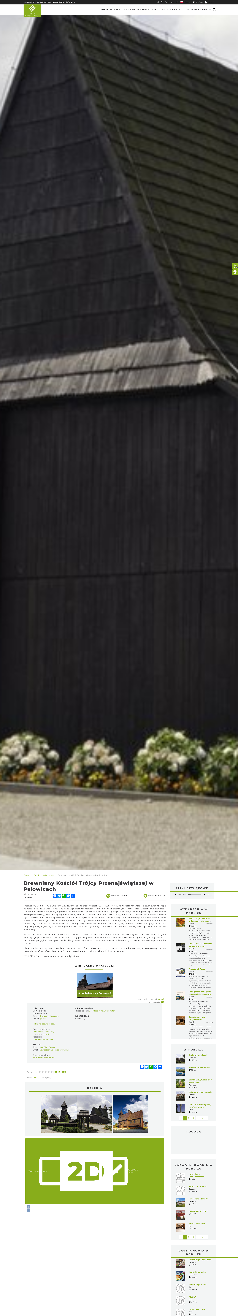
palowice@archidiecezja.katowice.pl (54, 1050)
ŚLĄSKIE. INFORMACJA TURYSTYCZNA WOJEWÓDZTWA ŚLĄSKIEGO (49, 2)
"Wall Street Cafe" (197, 1309)
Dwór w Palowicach (198, 1055)
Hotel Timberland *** (198, 1199)
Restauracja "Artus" (198, 1284)
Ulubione (199, 2)
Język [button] (187, 2)
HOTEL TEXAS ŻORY (198, 1211)
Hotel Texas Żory (197, 1224)
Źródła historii (109, 1011)
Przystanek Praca (197, 969)
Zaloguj (210, 2)
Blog (182, 10)
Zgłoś (161, 999)
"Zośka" (192, 1297)
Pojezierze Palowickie (199, 1067)
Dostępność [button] (173, 2)
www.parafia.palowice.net (44, 1058)
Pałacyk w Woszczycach (200, 1092)
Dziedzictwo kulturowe (43, 1039)
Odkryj (104, 10)
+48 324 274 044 (47, 1047)
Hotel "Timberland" (198, 1186)
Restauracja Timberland (200, 1260)
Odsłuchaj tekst (119, 896)
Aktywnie (115, 10)
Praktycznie (158, 10)
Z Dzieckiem (128, 10)
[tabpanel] (95, 985)
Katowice (193, 1145)
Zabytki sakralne (96, 1011)
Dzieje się (172, 10)
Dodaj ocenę (59, 1072)
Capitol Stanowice (197, 1272)
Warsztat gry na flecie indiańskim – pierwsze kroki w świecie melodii (200, 921)
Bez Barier (143, 10)
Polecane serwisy (197, 10)
